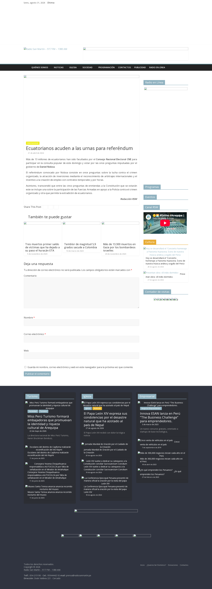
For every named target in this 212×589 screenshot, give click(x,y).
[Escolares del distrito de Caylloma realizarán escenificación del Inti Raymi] (49, 447)
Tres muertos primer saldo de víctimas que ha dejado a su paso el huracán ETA (42, 247)
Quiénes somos (39, 67)
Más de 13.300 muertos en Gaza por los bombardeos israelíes (119, 247)
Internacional (32, 143)
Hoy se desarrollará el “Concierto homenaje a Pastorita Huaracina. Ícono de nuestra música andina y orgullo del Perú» (165, 261)
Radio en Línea (157, 67)
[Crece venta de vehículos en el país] (155, 440)
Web (26, 350)
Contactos (124, 67)
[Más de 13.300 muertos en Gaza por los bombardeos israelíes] (120, 223)
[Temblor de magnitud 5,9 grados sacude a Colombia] (81, 223)
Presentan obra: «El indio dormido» (165, 275)
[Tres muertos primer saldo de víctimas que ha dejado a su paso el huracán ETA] (42, 223)
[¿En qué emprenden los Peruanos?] (155, 470)
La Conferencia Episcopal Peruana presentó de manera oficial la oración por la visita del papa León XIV (105, 489)
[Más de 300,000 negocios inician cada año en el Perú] (161, 453)
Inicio (142, 565)
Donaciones (173, 565)
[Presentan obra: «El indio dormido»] (160, 272)
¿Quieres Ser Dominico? (156, 565)
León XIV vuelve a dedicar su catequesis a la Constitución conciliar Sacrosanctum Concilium (105, 468)
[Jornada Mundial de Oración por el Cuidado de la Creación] (105, 444)
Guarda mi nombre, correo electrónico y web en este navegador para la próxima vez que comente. (80, 367)
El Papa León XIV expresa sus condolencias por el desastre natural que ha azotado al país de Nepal (105, 419)
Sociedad (87, 67)
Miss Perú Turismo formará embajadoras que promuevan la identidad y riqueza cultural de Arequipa (50, 422)
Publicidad (140, 67)
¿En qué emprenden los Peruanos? (160, 473)
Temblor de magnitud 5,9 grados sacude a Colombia (80, 245)
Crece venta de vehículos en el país (160, 443)
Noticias (58, 67)
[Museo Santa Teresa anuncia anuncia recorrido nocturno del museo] (49, 486)
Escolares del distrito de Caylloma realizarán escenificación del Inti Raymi (48, 454)
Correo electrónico (35, 334)
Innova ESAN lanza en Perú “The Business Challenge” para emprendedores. (160, 417)
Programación (106, 67)
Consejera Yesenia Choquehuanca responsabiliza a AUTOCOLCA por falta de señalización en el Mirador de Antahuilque (47, 475)
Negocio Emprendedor (150, 408)
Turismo (43, 411)
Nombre (29, 317)
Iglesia (73, 67)
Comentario (30, 275)
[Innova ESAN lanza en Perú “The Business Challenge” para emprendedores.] (162, 402)
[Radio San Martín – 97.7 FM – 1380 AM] (27, 67)
